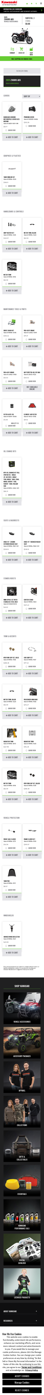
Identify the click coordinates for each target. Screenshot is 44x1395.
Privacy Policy (31, 1370)
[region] (22, 1360)
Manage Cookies (22, 1382)
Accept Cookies (22, 1376)
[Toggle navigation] (41, 3)
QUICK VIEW (11, 130)
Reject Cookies (22, 1390)
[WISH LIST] (28, 3)
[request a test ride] (32, 3)
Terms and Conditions (32, 1367)
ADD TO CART (13, 137)
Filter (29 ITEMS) (22, 71)
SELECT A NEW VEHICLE (12, 83)
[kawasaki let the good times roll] (13, 3)
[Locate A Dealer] (37, 3)
